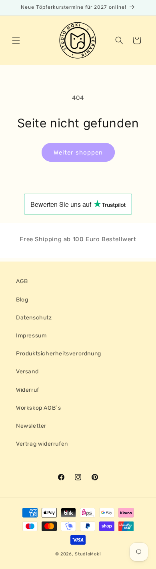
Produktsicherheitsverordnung (58, 353)
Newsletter (31, 425)
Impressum (31, 335)
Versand (27, 371)
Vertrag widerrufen (42, 443)
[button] (16, 40)
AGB (22, 281)
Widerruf (27, 390)
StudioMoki (88, 554)
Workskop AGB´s (38, 407)
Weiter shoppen (78, 152)
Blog (22, 299)
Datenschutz (34, 317)
